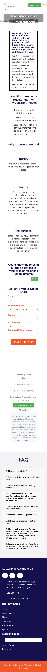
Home (4, 609)
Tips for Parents (9, 625)
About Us (6, 617)
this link (22, 88)
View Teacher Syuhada (23, 405)
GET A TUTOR (34, 5)
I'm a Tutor (6, 621)
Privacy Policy (8, 645)
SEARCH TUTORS (23, 342)
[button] (23, 471)
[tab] (23, 471)
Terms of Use (7, 649)
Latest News (7, 613)
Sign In (5, 629)
